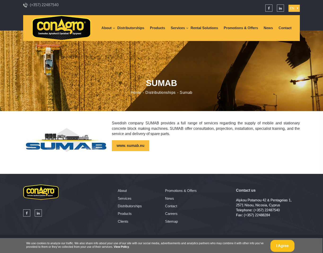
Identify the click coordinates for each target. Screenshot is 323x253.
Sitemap (171, 221)
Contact (285, 28)
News (268, 28)
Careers (171, 214)
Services (178, 28)
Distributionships (160, 93)
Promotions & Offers (241, 28)
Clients (123, 221)
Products (157, 28)
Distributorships (130, 28)
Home (136, 93)
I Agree (282, 246)
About (106, 28)
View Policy (121, 246)
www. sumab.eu (130, 146)
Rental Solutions (204, 28)
